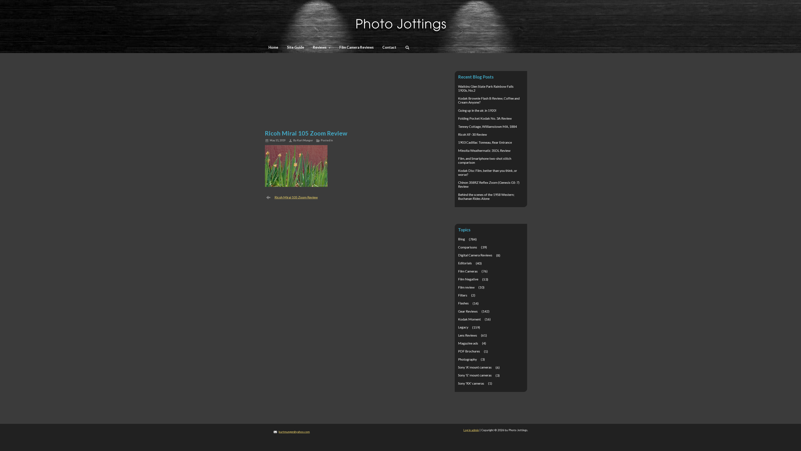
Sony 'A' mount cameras (475, 367)
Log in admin (471, 430)
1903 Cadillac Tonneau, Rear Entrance (485, 142)
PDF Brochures (469, 351)
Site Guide (295, 47)
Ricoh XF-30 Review (472, 134)
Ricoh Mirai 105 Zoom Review (296, 197)
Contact (389, 47)
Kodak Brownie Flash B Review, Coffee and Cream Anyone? (489, 100)
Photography (467, 359)
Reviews (319, 47)
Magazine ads (468, 343)
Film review (466, 287)
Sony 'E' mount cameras (475, 375)
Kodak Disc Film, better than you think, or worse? (487, 172)
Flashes (463, 303)
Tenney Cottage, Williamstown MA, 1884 (487, 126)
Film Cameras (468, 271)
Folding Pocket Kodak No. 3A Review (485, 118)
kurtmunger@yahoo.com (294, 431)
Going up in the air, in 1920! (477, 110)
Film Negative (468, 279)
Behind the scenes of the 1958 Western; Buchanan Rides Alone (486, 196)
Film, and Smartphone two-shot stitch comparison (484, 160)
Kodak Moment (469, 319)
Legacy (463, 327)
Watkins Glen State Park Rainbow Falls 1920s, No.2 (486, 88)
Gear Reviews (468, 311)
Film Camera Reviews (356, 47)
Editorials (465, 263)
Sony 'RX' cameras (471, 383)
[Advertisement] (351, 95)
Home (273, 47)
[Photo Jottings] (400, 19)
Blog (461, 239)
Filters (462, 295)
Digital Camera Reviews (475, 255)
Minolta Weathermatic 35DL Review (484, 150)
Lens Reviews (467, 335)
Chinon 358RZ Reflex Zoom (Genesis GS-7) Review (488, 184)
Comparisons (467, 247)
